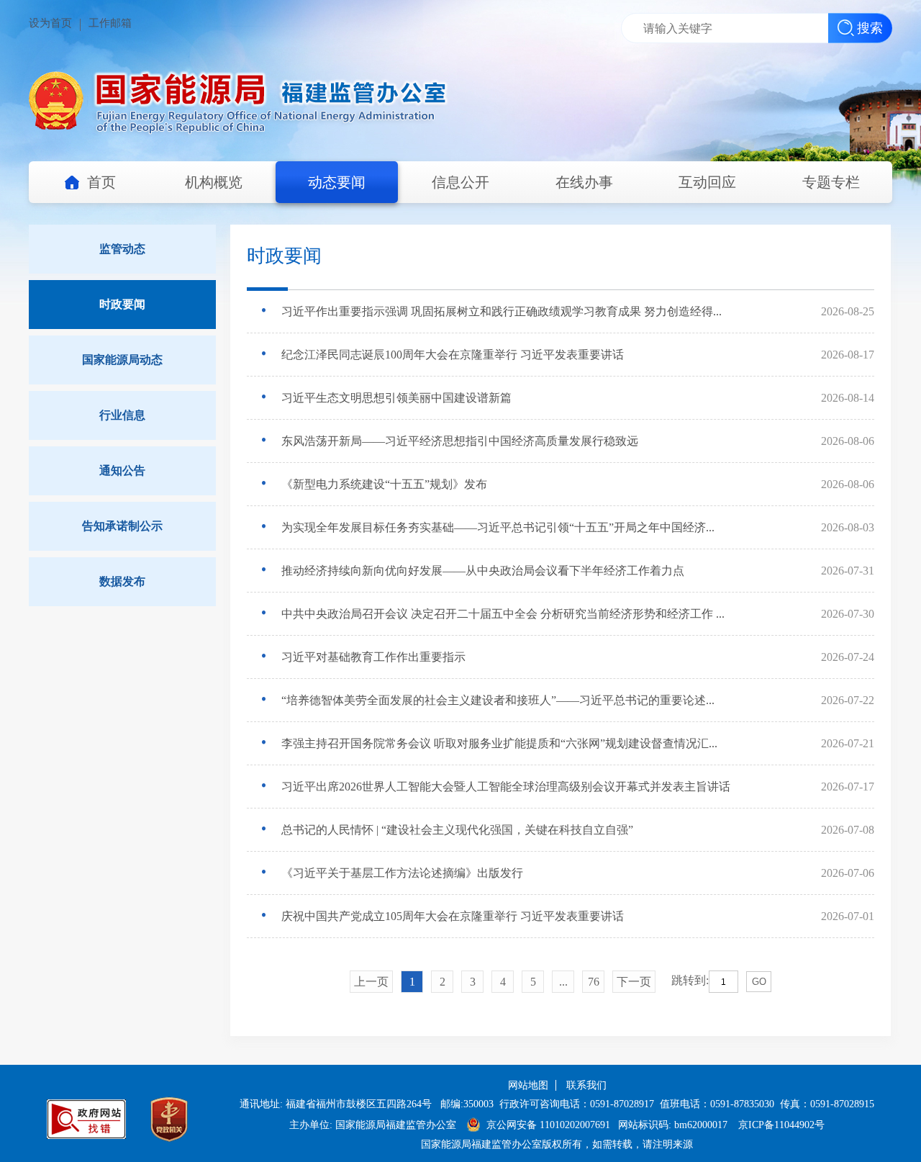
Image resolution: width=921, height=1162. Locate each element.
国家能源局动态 (122, 359)
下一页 (634, 982)
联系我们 (586, 1085)
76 (593, 982)
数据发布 (122, 581)
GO (759, 981)
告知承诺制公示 (122, 526)
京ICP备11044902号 (781, 1125)
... (563, 982)
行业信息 (122, 415)
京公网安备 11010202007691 (548, 1125)
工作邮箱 (110, 23)
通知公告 (122, 470)
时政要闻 (122, 304)
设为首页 (50, 23)
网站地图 (528, 1085)
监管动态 (122, 249)
